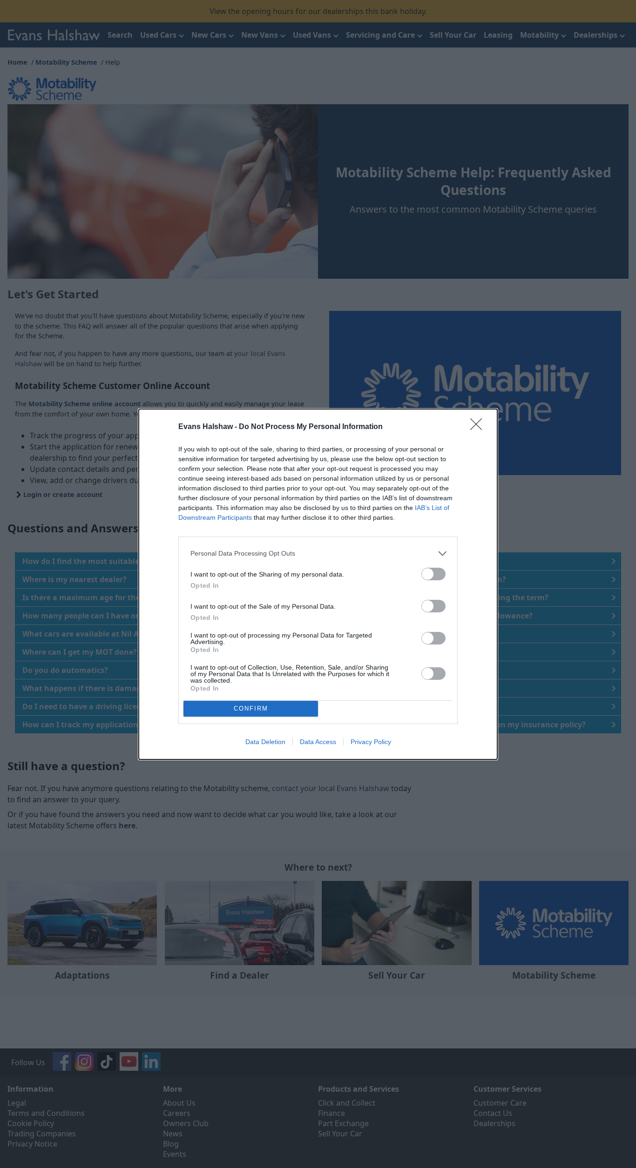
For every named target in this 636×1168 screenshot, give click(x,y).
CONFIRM (251, 708)
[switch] (433, 574)
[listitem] (318, 553)
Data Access (318, 741)
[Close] (479, 427)
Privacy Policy (371, 741)
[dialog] (318, 584)
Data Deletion (265, 741)
